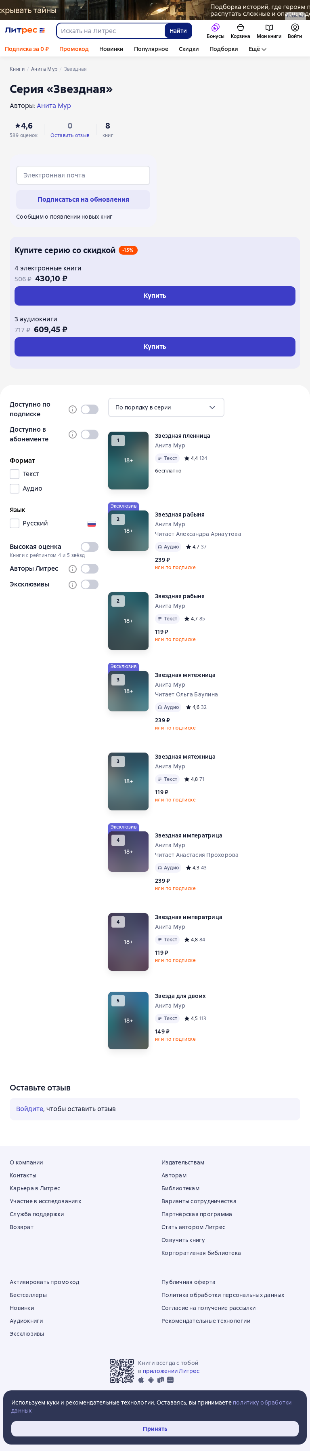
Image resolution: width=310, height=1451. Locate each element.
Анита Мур (170, 445)
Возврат (22, 1227)
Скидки (189, 49)
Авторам (173, 1175)
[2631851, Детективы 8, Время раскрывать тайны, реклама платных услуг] (155, 10)
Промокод (74, 49)
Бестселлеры (28, 1295)
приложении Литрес (171, 1371)
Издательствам (182, 1162)
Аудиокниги (26, 1320)
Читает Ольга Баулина (186, 694)
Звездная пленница (182, 435)
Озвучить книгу (183, 1240)
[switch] (89, 409)
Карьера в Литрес (35, 1188)
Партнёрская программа (196, 1214)
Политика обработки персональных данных (223, 1295)
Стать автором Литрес (193, 1227)
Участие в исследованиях (45, 1201)
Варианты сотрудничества (199, 1201)
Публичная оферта (188, 1282)
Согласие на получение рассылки (208, 1308)
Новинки (111, 49)
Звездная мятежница (185, 675)
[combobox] (110, 30)
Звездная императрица (188, 835)
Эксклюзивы (27, 1333)
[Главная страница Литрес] (25, 30)
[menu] (166, 407)
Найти (178, 30)
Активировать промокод (44, 1282)
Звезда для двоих (180, 996)
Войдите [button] (29, 1109)
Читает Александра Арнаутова (198, 534)
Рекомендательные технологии (205, 1320)
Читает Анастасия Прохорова (197, 854)
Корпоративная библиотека (201, 1253)
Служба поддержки (37, 1214)
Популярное (151, 49)
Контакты (23, 1175)
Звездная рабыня (180, 514)
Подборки (223, 49)
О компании (26, 1162)
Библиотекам (180, 1188)
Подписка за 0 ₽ (27, 49)
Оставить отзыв (70, 135)
